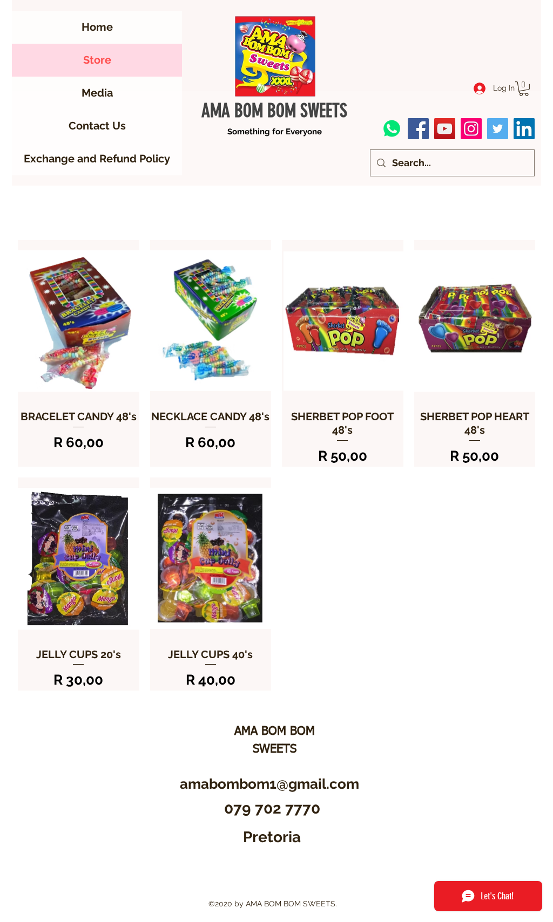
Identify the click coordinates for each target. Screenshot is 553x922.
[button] (523, 88)
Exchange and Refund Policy (97, 158)
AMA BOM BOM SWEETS (274, 111)
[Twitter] (497, 128)
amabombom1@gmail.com (269, 784)
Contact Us (97, 125)
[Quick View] (78, 320)
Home (97, 27)
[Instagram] (471, 128)
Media (97, 92)
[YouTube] (444, 128)
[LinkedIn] (524, 128)
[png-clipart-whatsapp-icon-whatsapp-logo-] (391, 128)
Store (97, 59)
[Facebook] (418, 128)
